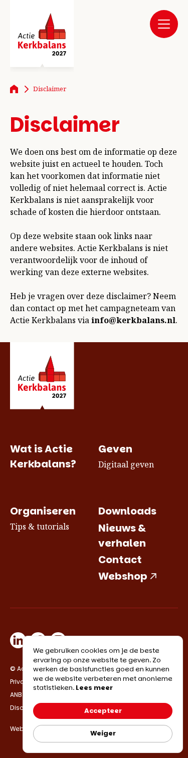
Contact (120, 560)
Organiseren (43, 511)
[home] (42, 36)
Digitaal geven (126, 464)
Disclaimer (49, 88)
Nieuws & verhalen (122, 535)
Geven (115, 449)
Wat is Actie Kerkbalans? (43, 456)
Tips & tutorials (39, 526)
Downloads (127, 511)
